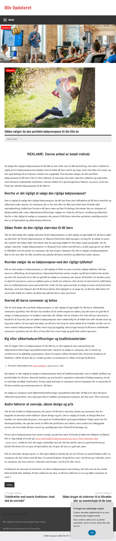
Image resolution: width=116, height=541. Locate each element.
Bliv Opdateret (18, 7)
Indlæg (9, 484)
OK (92, 532)
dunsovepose (39, 365)
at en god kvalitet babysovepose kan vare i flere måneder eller (67, 438)
